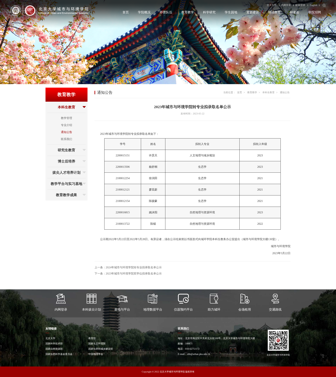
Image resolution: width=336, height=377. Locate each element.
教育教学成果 (66, 195)
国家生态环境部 (97, 343)
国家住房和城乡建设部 (100, 349)
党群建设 (252, 12)
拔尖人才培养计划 (66, 172)
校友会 (294, 12)
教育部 (92, 338)
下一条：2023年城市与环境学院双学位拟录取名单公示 (128, 273)
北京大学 (50, 338)
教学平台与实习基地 (66, 184)
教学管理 (66, 118)
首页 (125, 12)
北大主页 (271, 5)
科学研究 (209, 12)
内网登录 (286, 5)
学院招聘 (314, 12)
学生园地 (231, 12)
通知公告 (66, 132)
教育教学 (187, 12)
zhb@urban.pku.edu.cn (198, 354)
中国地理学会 (95, 354)
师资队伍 (166, 12)
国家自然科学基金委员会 (59, 354)
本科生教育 (66, 107)
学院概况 (144, 12)
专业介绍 (66, 125)
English (313, 5)
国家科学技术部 (54, 343)
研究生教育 (66, 150)
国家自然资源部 (54, 349)
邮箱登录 (300, 5)
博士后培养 (66, 161)
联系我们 (66, 139)
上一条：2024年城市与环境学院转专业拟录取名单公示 (128, 267)
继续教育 (274, 12)
